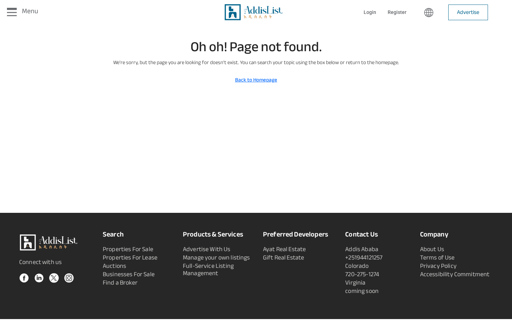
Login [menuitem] (370, 12)
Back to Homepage (256, 80)
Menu (30, 11)
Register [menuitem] (397, 12)
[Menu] (12, 12)
